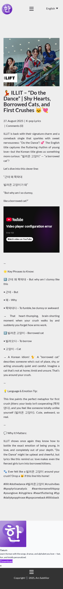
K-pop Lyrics (33, 120)
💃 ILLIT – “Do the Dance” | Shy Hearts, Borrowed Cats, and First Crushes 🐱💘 (27, 101)
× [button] (1, 565)
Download (6, 561)
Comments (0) (14, 125)
